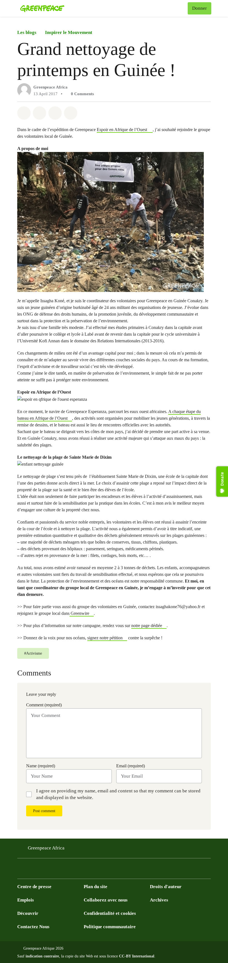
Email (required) (130, 765)
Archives (159, 900)
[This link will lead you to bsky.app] (65, 870)
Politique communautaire (110, 926)
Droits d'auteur (166, 886)
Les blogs (26, 32)
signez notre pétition (105, 637)
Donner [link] (199, 8)
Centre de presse (34, 886)
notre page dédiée (146, 625)
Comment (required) (44, 704)
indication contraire (42, 956)
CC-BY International (136, 956)
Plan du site (95, 886)
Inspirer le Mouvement (68, 32)
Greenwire (79, 613)
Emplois (25, 900)
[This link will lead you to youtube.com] (31, 870)
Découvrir (27, 913)
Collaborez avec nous (106, 900)
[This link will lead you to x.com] (20, 870)
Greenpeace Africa (50, 87)
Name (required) (40, 765)
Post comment (44, 811)
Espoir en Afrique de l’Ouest (122, 129)
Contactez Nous (33, 926)
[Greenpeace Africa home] (42, 8)
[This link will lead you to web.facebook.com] (42, 870)
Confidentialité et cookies (110, 913)
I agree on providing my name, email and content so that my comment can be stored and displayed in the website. (118, 794)
